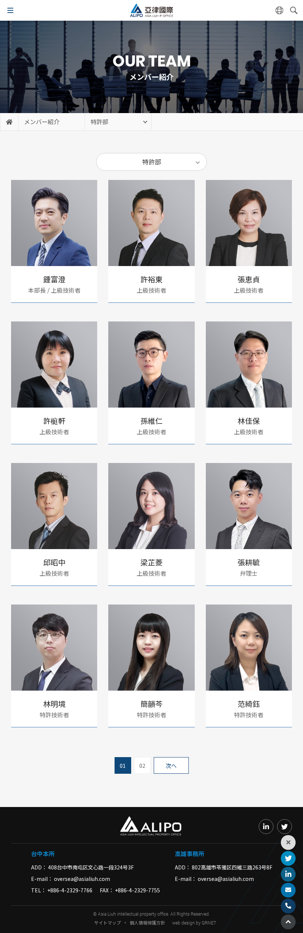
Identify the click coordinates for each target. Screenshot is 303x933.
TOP (288, 922)
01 (123, 765)
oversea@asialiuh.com (82, 878)
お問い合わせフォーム (288, 890)
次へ (171, 765)
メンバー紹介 (41, 121)
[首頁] (9, 121)
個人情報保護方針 (147, 923)
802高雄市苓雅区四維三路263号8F (232, 867)
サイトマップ (107, 923)
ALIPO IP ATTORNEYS (151, 10)
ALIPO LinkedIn (288, 874)
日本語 (279, 10)
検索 (294, 10)
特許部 (99, 121)
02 (142, 765)
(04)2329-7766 (288, 906)
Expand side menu (288, 842)
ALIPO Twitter (288, 858)
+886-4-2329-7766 (69, 890)
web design (183, 923)
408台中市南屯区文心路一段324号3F (91, 867)
